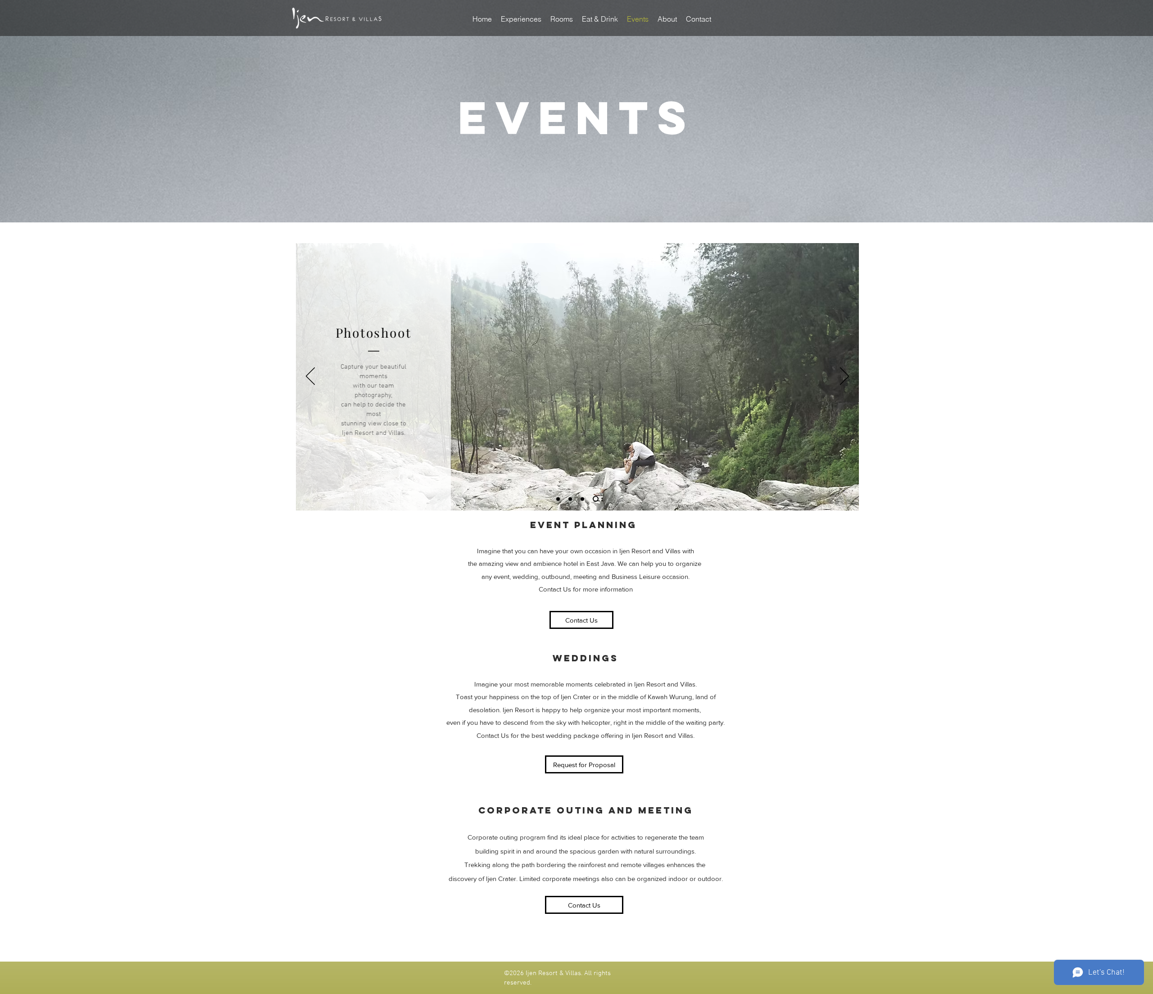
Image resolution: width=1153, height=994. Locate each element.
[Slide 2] (582, 499)
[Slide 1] (570, 499)
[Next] (844, 376)
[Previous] (310, 376)
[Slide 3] (558, 499)
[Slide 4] (596, 499)
